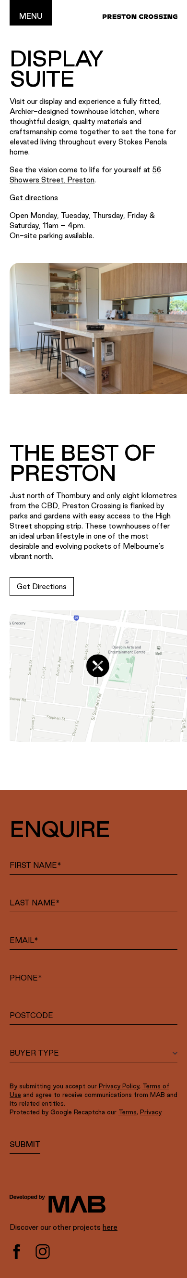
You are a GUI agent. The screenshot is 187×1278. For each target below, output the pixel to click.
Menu (31, 16)
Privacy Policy (119, 1086)
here (110, 1227)
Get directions (34, 198)
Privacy (151, 1112)
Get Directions (42, 586)
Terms (127, 1112)
